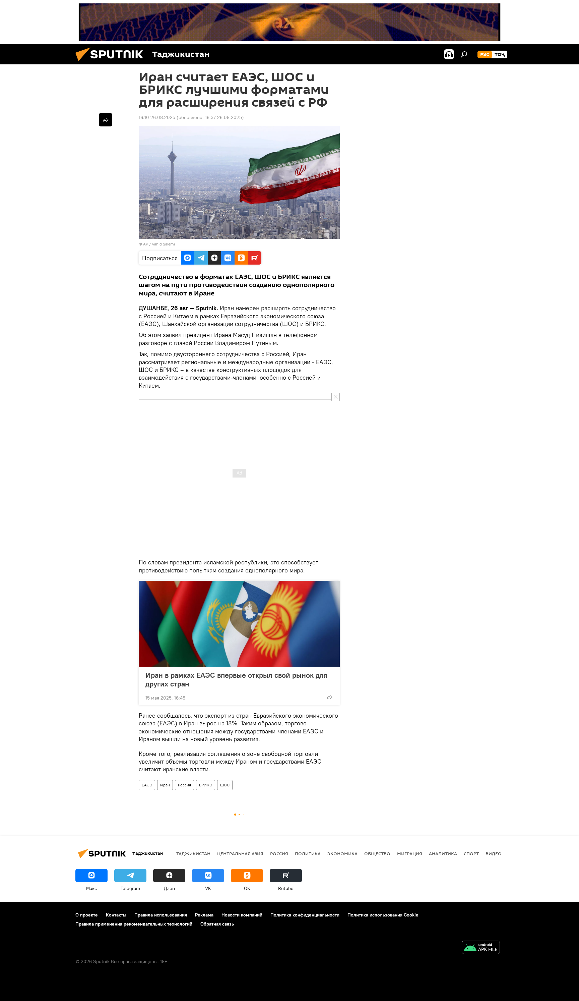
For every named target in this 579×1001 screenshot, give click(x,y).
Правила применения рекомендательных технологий (133, 924)
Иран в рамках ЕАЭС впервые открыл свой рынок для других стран (236, 679)
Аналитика (443, 853)
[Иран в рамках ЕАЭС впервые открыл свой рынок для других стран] (239, 624)
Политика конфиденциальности (304, 915)
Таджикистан (193, 853)
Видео (494, 853)
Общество (377, 853)
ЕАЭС (147, 784)
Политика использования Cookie (383, 915)
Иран (165, 784)
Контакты (116, 915)
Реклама (204, 915)
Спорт (471, 853)
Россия (184, 784)
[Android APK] (481, 948)
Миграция (409, 853)
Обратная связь (217, 924)
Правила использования (160, 915)
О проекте (86, 915)
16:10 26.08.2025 (157, 117)
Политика (308, 853)
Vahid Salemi (163, 243)
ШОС (225, 784)
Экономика (342, 853)
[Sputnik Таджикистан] (112, 63)
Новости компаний (241, 915)
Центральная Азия (240, 853)
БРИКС (205, 784)
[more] (329, 697)
